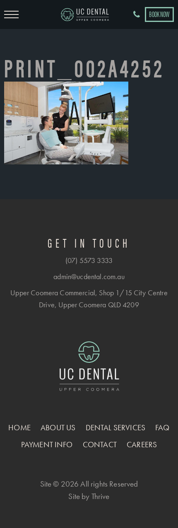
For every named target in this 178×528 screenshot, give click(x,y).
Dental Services (115, 427)
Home (19, 427)
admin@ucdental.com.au (88, 276)
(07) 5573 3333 (89, 260)
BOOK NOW (159, 14)
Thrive (100, 496)
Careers (142, 444)
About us (58, 427)
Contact (100, 444)
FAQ (162, 427)
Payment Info (47, 444)
